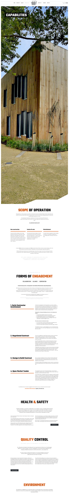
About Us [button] (39, 2)
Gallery (22, 2)
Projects (18, 2)
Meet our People (14, 470)
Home (14, 2)
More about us (54, 424)
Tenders (44, 2)
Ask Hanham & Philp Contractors (30, 388)
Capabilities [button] (27, 2)
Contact (48, 2)
